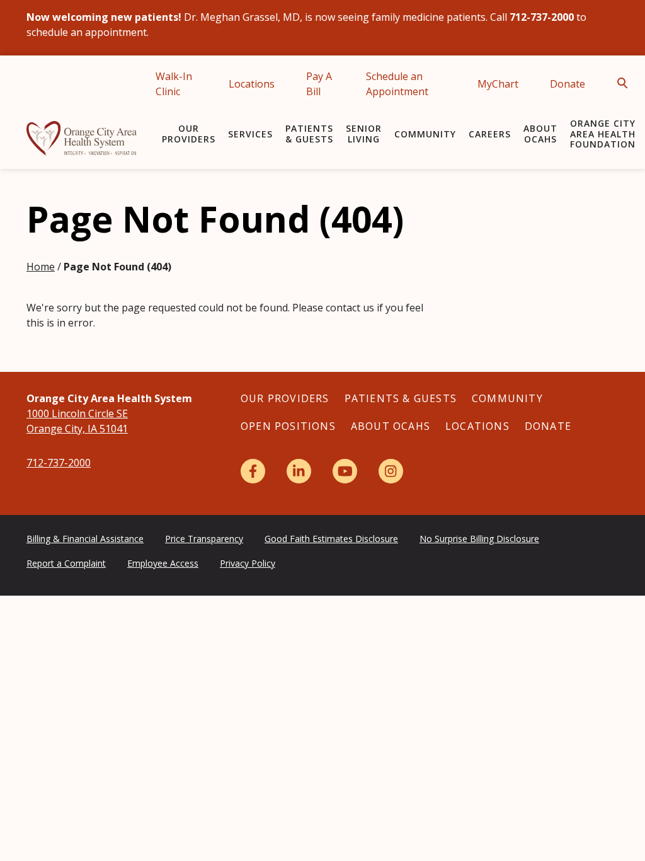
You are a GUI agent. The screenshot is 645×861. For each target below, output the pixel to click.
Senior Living (364, 133)
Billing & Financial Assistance (85, 539)
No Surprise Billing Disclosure (479, 539)
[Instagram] (391, 471)
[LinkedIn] (299, 471)
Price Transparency (204, 539)
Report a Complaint (66, 563)
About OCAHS (540, 133)
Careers (490, 134)
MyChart (497, 84)
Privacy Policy (247, 563)
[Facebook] (253, 471)
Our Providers (188, 133)
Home (40, 267)
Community (425, 134)
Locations (252, 84)
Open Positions (288, 426)
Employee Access (162, 563)
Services (250, 134)
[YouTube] (345, 471)
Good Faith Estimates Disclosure (331, 539)
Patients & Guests (309, 133)
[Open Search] (626, 83)
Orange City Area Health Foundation (603, 134)
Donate (567, 84)
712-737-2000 (58, 463)
